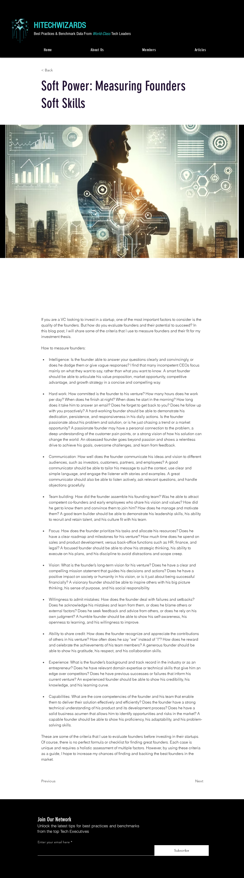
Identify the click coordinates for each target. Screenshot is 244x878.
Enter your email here (54, 842)
